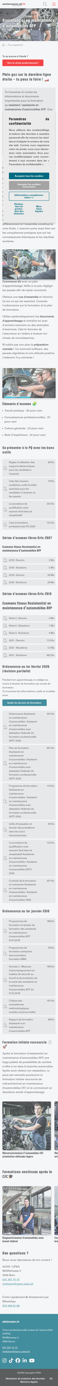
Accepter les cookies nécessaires (29, 185)
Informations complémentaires (29, 196)
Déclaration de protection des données (19, 208)
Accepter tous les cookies (29, 175)
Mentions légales (39, 209)
